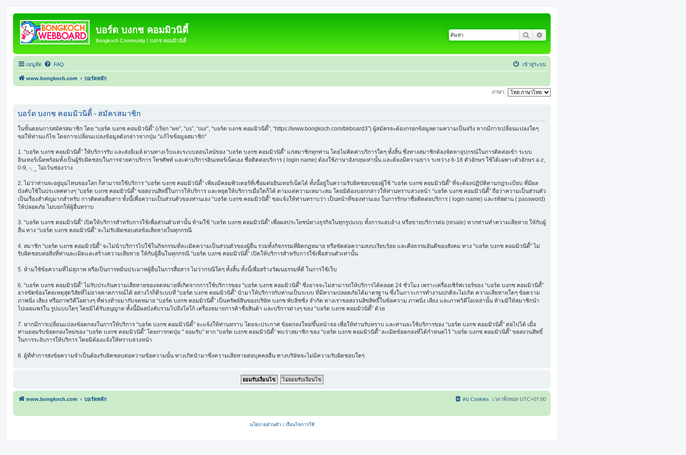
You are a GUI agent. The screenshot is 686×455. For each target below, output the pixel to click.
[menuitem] (54, 64)
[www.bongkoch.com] (55, 30)
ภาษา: (498, 92)
